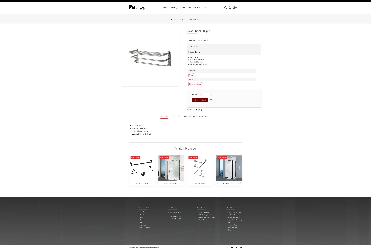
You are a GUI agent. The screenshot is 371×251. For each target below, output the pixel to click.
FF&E (205, 8)
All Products (175, 19)
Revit (179, 116)
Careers (141, 222)
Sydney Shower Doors (171, 183)
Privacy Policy (143, 225)
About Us (141, 214)
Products (165, 8)
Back (184, 19)
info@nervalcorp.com (176, 212)
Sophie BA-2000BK (142, 183)
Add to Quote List (200, 100)
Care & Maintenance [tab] (200, 116)
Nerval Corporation (144, 247)
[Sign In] (230, 7)
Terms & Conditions (144, 228)
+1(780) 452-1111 (175, 216)
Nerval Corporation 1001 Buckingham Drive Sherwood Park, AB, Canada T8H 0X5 (207, 216)
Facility (141, 217)
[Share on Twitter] (199, 110)
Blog (189, 8)
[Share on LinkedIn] (196, 110)
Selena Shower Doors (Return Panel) (229, 183)
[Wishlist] (211, 100)
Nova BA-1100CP (200, 183)
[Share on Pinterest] (201, 110)
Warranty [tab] (187, 116)
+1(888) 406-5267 (175, 219)
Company (174, 8)
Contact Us (197, 8)
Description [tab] (164, 116)
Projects (182, 8)
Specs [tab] (173, 116)
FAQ (140, 220)
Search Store (142, 212)
